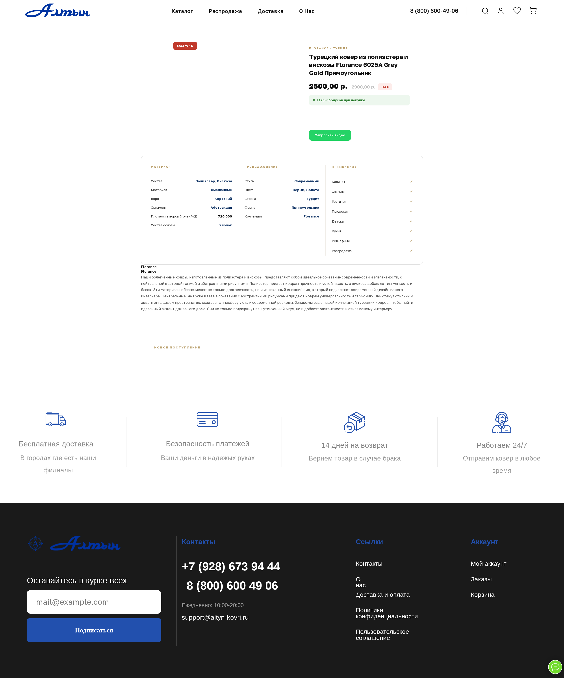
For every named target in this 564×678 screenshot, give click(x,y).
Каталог (182, 11)
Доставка (271, 11)
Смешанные (221, 190)
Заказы (481, 579)
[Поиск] (485, 11)
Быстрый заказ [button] (366, 115)
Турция (312, 199)
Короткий (223, 199)
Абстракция (221, 207)
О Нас (307, 11)
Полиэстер (205, 181)
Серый (298, 190)
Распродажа (225, 11)
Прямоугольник (305, 207)
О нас (361, 582)
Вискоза (224, 181)
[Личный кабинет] (501, 11)
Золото (312, 190)
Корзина (483, 594)
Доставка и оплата (383, 594)
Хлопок (225, 225)
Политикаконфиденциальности (387, 613)
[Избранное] (517, 11)
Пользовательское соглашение (382, 634)
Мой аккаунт (488, 563)
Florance (311, 216)
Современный (306, 181)
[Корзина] (533, 11)
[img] (74, 543)
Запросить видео (330, 135)
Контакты (369, 563)
